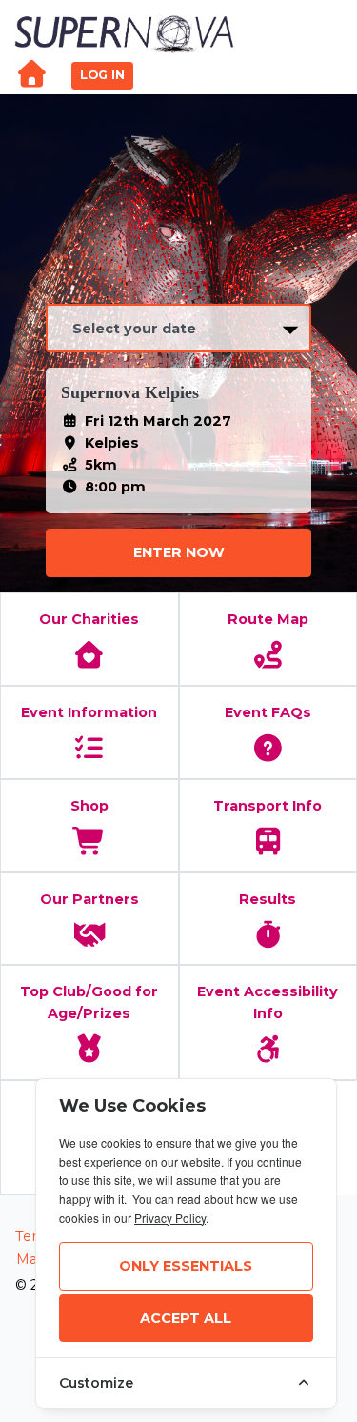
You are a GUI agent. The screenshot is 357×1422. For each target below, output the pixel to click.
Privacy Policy (170, 1218)
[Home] (31, 75)
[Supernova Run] (125, 32)
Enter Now (179, 552)
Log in (102, 75)
